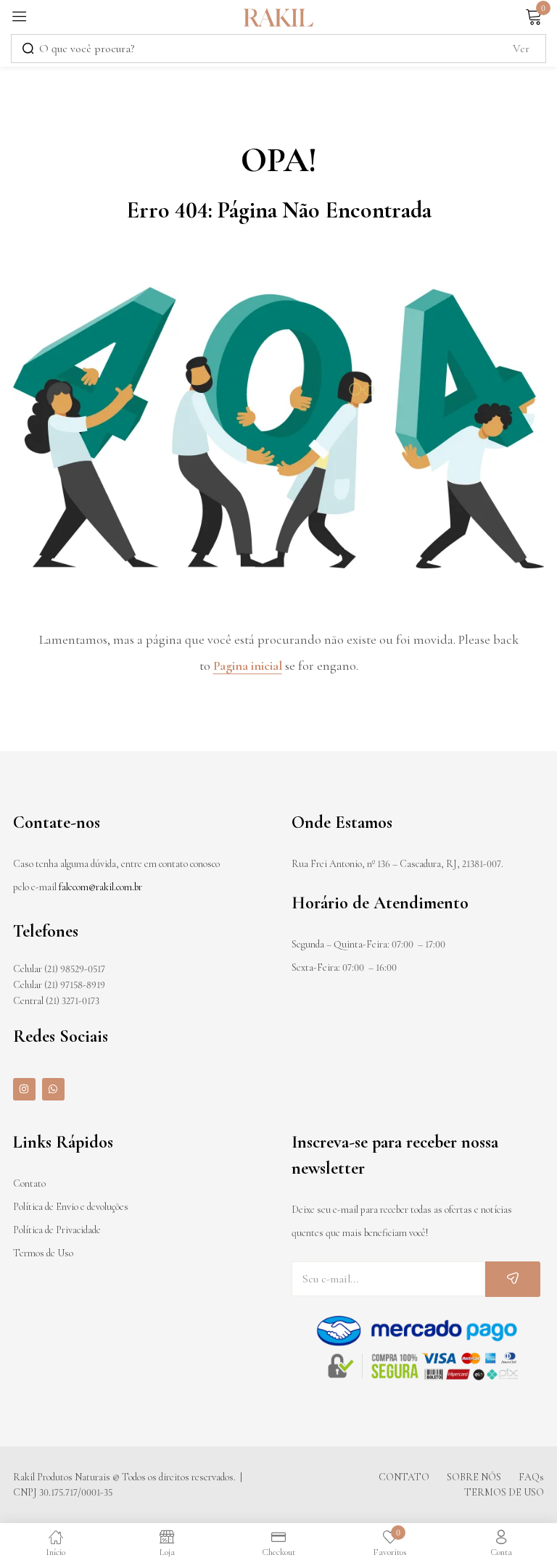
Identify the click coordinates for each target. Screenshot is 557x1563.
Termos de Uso (43, 1253)
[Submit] (512, 1279)
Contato (29, 1183)
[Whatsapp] (53, 1089)
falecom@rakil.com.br (100, 887)
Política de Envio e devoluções (70, 1207)
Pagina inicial (247, 665)
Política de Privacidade (57, 1230)
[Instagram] (24, 1089)
